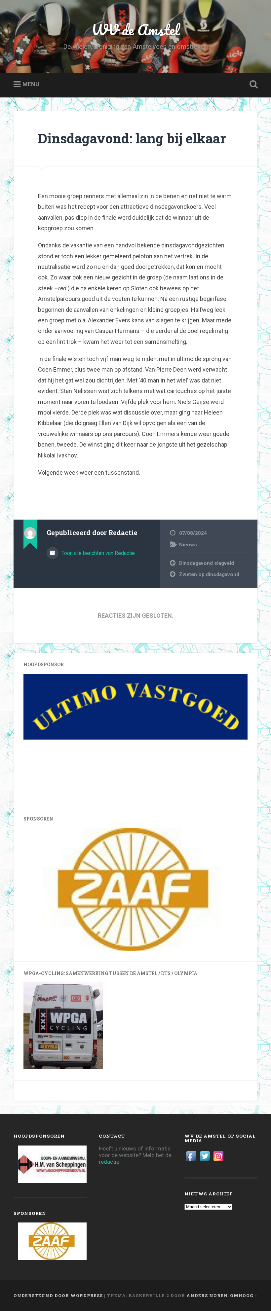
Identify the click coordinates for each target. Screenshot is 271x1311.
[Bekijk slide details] (120, 707)
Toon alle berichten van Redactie (97, 553)
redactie (109, 1161)
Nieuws (188, 545)
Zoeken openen (252, 84)
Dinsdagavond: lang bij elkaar (132, 138)
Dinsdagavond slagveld (206, 563)
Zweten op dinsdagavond (209, 574)
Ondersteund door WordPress (58, 1295)
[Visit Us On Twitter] (205, 1160)
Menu (30, 84)
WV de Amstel (136, 29)
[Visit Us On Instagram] (218, 1160)
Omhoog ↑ (243, 1295)
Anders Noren (207, 1295)
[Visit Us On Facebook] (191, 1160)
